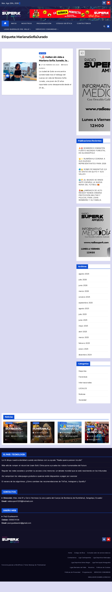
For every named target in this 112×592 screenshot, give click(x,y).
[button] (104, 26)
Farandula (83, 377)
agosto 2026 (84, 274)
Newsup (31, 565)
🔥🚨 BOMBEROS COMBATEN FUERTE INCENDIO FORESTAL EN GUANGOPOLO (92, 150)
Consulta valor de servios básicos (98, 553)
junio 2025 (83, 320)
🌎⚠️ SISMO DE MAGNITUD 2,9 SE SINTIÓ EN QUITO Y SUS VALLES (93, 171)
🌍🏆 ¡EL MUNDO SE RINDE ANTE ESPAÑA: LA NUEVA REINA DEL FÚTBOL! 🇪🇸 (91, 182)
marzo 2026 (84, 291)
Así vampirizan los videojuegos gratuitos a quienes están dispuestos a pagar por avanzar (39, 476)
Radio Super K (95, 439)
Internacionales (85, 383)
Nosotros (26, 23)
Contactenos (72, 557)
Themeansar (41, 565)
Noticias (42, 53)
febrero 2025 (84, 343)
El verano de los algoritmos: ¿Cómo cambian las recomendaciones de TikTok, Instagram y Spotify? (44, 481)
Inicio (14, 23)
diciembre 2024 (85, 355)
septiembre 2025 (86, 303)
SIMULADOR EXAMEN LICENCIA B (99, 577)
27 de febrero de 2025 (50, 65)
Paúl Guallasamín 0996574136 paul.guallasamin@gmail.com (16, 519)
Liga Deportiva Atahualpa (101, 557)
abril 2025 (83, 331)
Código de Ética (64, 23)
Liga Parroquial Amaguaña (101, 562)
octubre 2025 (84, 297)
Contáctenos (84, 23)
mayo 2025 (83, 326)
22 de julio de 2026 (97, 436)
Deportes (83, 371)
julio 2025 (83, 314)
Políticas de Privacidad (72, 572)
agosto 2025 (84, 308)
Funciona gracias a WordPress (12, 565)
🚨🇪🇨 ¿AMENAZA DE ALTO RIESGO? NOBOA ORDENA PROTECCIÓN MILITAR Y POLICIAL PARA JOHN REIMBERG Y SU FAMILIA (90, 195)
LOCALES (83, 388)
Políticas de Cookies (103, 567)
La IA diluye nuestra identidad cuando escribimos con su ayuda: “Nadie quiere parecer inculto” (42, 460)
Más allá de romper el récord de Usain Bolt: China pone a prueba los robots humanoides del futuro (44, 465)
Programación (44, 23)
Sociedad (82, 400)
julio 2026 (83, 280)
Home (70, 553)
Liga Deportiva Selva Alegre (80, 562)
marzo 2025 (84, 337)
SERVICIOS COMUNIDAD (46, 29)
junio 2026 (83, 285)
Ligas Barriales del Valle (17, 29)
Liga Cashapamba (85, 557)
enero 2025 (83, 349)
